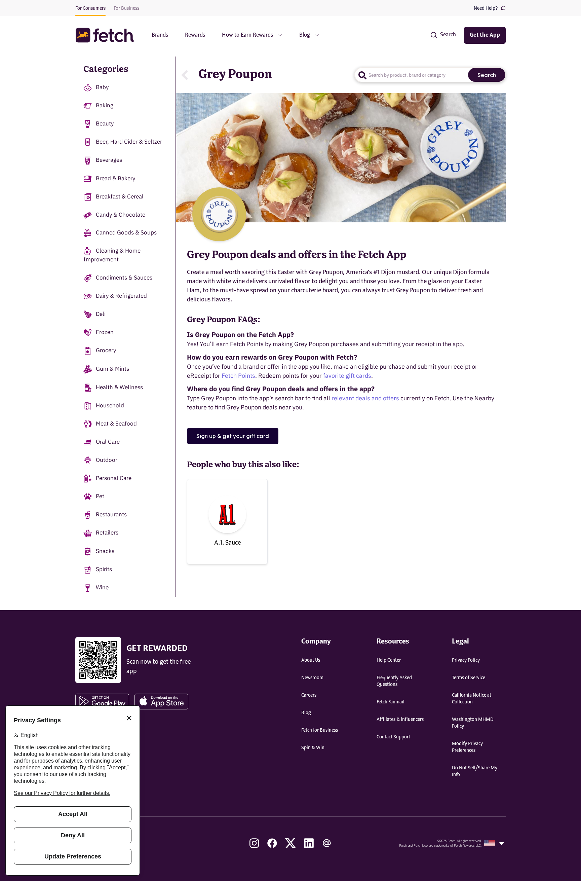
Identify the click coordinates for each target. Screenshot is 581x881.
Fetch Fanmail (390, 702)
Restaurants (111, 514)
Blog (306, 712)
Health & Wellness (119, 387)
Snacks (105, 551)
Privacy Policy (466, 660)
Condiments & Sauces (124, 277)
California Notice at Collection (471, 698)
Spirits (104, 569)
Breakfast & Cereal (120, 196)
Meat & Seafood (116, 423)
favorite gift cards (347, 375)
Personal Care (113, 478)
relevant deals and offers (365, 398)
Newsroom (312, 677)
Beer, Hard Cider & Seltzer (129, 141)
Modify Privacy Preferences (467, 747)
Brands (160, 35)
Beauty (105, 123)
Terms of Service (468, 677)
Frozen (105, 332)
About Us (310, 660)
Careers (308, 695)
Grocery (106, 350)
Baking (104, 105)
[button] (108, 35)
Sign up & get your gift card (232, 436)
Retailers (107, 532)
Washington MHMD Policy (473, 723)
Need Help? (486, 8)
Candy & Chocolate (120, 214)
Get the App (485, 35)
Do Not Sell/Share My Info (474, 771)
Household (110, 405)
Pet (100, 496)
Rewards (195, 35)
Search (486, 75)
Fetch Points (238, 375)
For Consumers (90, 8)
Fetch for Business (319, 730)
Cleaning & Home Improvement (112, 255)
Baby (102, 87)
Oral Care (108, 441)
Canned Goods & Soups (126, 232)
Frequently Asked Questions (394, 681)
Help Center (389, 660)
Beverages (109, 159)
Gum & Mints (112, 368)
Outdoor (106, 460)
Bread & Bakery (115, 178)
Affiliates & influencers (400, 719)
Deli (101, 314)
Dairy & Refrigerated (121, 295)
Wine (102, 587)
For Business (126, 8)
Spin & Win (312, 747)
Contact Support (393, 737)
